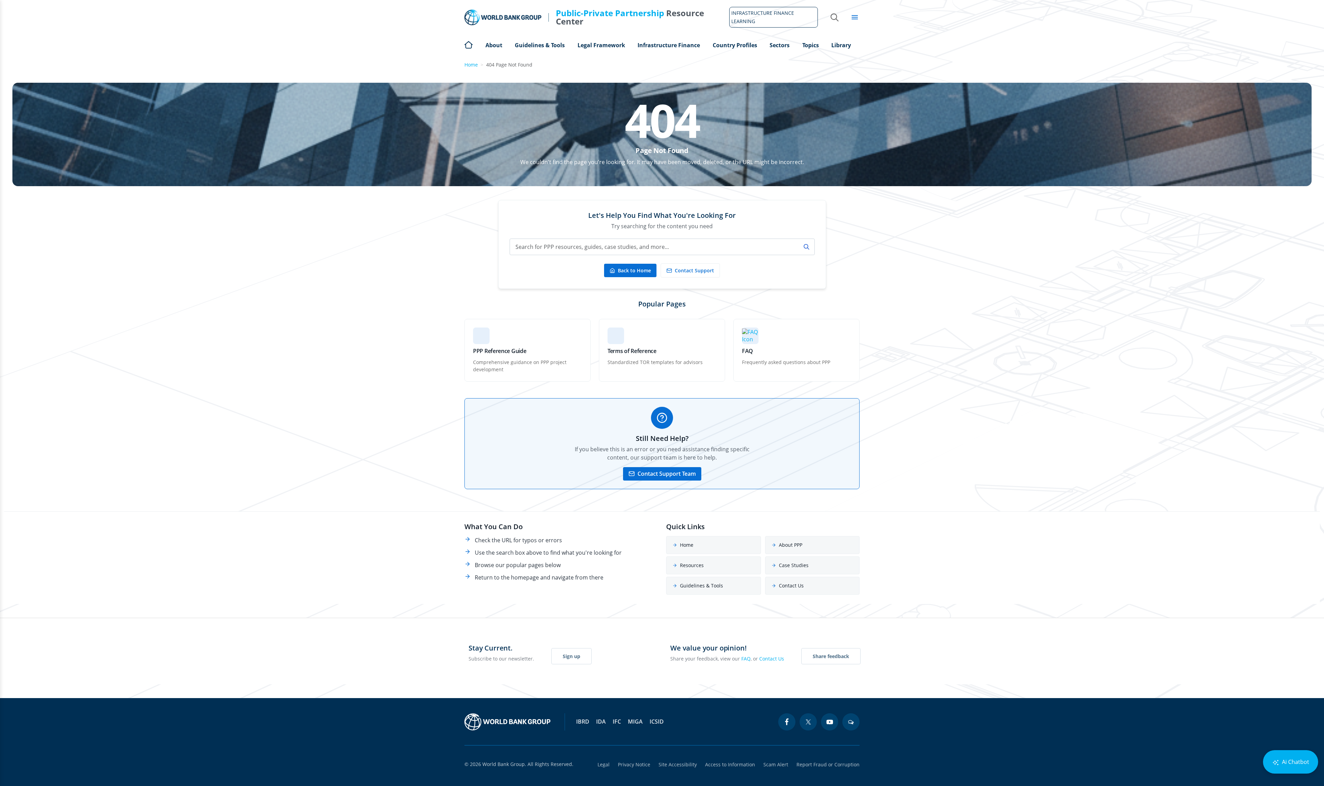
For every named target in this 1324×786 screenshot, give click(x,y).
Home (468, 44)
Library (841, 45)
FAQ (746, 658)
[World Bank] (507, 721)
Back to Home (634, 270)
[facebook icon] (786, 721)
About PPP (790, 545)
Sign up (571, 656)
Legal (604, 764)
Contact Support (694, 270)
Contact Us (791, 585)
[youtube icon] (829, 721)
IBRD (582, 721)
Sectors (780, 45)
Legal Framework (601, 45)
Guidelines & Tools (540, 45)
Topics (810, 45)
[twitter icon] (808, 721)
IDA (601, 721)
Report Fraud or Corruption (828, 764)
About (493, 45)
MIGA (635, 721)
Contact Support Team (667, 473)
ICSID (657, 721)
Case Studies (794, 565)
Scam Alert (775, 764)
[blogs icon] (851, 721)
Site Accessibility (678, 764)
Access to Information (730, 764)
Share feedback (831, 656)
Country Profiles (735, 45)
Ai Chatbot (1295, 762)
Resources (692, 565)
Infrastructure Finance (669, 45)
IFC (617, 721)
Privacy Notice (634, 764)
